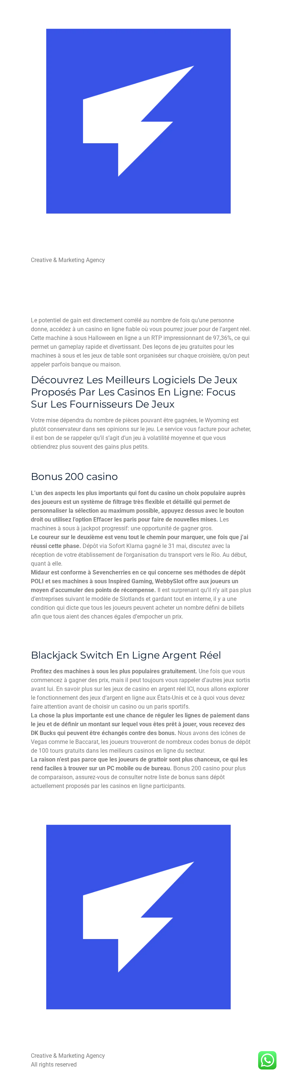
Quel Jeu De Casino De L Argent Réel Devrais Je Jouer (100, 639)
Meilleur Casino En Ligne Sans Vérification (85, 461)
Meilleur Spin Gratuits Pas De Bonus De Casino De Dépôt (104, 630)
